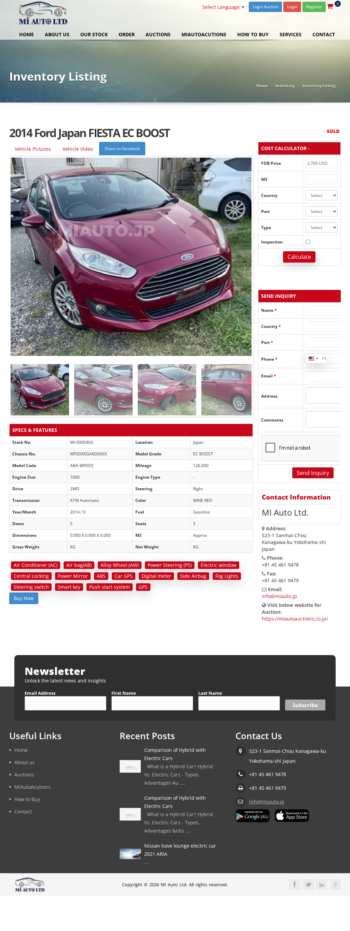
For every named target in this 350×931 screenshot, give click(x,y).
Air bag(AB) (79, 565)
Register (314, 7)
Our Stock (94, 34)
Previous (17, 386)
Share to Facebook (122, 148)
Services (290, 34)
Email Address (40, 693)
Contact (323, 34)
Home (26, 34)
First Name (123, 693)
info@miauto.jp (279, 596)
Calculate (299, 257)
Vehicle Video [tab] (78, 149)
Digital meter (156, 576)
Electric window (219, 565)
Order (127, 34)
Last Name (210, 693)
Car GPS (124, 576)
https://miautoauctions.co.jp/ (295, 618)
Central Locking (31, 576)
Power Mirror (73, 576)
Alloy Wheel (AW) (119, 565)
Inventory (285, 86)
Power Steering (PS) (170, 565)
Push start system (109, 587)
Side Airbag (193, 576)
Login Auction (265, 7)
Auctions (158, 34)
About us (57, 34)
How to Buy (253, 34)
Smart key (69, 587)
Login (292, 7)
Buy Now (24, 598)
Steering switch (31, 587)
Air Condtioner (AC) (35, 565)
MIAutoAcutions (203, 34)
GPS (143, 587)
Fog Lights (226, 576)
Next (245, 386)
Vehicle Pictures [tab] (33, 149)
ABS (101, 576)
